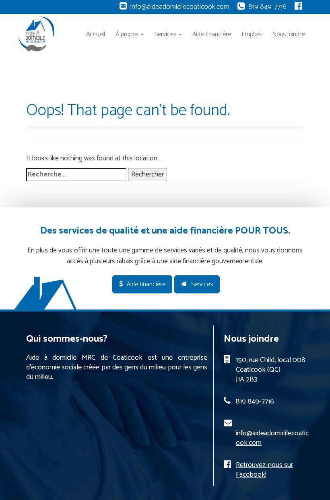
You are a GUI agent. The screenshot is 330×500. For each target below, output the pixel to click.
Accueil (95, 34)
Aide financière (211, 34)
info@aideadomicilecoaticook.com (179, 7)
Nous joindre (288, 34)
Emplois (251, 34)
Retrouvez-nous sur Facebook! (264, 470)
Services (166, 34)
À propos (128, 34)
